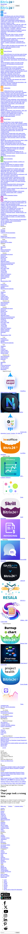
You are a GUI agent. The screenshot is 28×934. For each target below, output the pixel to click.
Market (2, 866)
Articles (2, 835)
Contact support (4, 826)
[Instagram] (5, 917)
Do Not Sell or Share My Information (13, 889)
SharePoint (3, 861)
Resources (3, 842)
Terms (5, 881)
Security (6, 885)
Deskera (3, 860)
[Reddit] (6, 929)
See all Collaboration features (8, 116)
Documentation (4, 847)
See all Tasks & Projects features (9, 85)
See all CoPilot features (6, 222)
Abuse (5, 888)
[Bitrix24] (7, 2)
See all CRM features (6, 48)
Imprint (5, 886)
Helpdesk (3, 822)
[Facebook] (5, 904)
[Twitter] (6, 908)
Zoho (2, 854)
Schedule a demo (5, 828)
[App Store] (5, 895)
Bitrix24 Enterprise (5, 819)
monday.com (4, 853)
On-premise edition (5, 845)
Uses (2, 840)
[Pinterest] (5, 925)
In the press (3, 816)
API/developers (4, 870)
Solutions (3, 836)
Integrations (3, 369)
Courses (3, 831)
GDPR (5, 884)
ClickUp (3, 852)
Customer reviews (5, 838)
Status (2, 829)
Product (2, 811)
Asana (2, 850)
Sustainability (4, 818)
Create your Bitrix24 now (7, 760)
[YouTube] (6, 913)
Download (3, 846)
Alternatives (4, 839)
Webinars (3, 823)
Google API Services (6, 871)
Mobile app (3, 867)
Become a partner (5, 875)
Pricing (2, 225)
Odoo (2, 863)
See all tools (4, 223)
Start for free (4, 4)
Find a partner (4, 874)
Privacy (5, 882)
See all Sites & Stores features (8, 155)
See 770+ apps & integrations (8, 707)
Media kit (3, 814)
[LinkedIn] (5, 921)
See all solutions (5, 368)
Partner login (4, 877)
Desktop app (4, 868)
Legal (5, 879)
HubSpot (3, 857)
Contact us (3, 815)
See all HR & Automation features (9, 195)
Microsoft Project (5, 859)
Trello (2, 856)
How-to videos (4, 825)
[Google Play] (6, 899)
